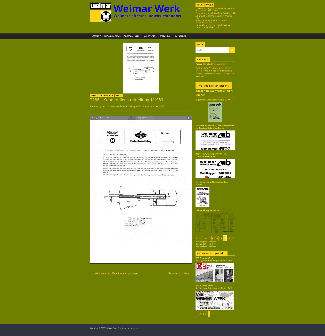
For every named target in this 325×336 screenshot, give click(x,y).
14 (205, 238)
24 (205, 244)
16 (213, 238)
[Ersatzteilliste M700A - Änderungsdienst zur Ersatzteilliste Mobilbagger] (215, 130)
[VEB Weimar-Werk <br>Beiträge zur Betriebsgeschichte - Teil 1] (215, 262)
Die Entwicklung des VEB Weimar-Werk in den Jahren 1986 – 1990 (215, 9)
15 (209, 238)
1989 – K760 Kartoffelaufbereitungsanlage (113, 273)
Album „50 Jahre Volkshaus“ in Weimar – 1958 (215, 16)
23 (201, 244)
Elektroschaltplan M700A (208, 210)
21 (232, 238)
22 (197, 244)
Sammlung (165, 36)
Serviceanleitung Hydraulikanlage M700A (212, 183)
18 (221, 238)
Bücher (118, 95)
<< (197, 238)
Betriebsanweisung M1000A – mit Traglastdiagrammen (212, 154)
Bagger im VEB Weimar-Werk (102, 95)
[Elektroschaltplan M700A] (215, 212)
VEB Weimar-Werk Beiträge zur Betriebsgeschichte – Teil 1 (214, 259)
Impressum (180, 36)
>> (214, 244)
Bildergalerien (131, 36)
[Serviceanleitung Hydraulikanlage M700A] (215, 186)
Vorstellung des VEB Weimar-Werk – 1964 (215, 13)
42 (210, 244)
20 (229, 238)
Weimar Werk (147, 8)
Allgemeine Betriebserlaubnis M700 (213, 99)
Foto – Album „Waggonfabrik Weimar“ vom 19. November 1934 (214, 26)
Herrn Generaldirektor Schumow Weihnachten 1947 (211, 21)
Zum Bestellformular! (211, 64)
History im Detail (112, 36)
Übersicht (96, 36)
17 (217, 238)
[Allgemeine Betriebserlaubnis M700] (215, 102)
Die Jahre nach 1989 (180, 273)
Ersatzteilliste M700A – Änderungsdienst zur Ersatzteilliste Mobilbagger (215, 126)
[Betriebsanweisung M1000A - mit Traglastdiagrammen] (215, 158)
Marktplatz (149, 36)
